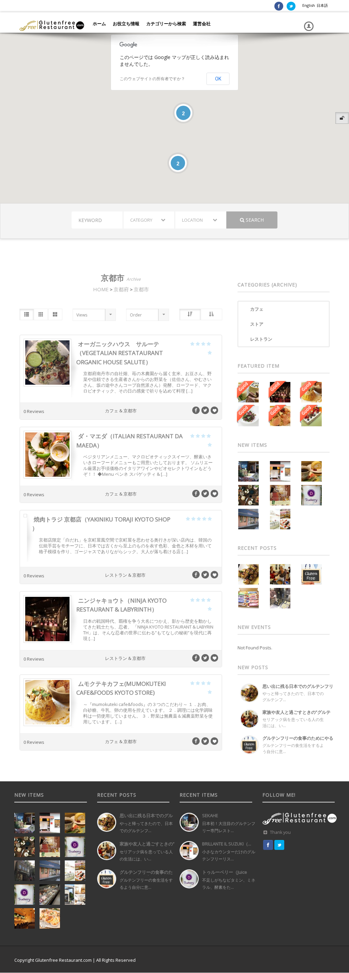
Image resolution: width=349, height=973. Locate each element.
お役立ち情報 (126, 23)
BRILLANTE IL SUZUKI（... (226, 844)
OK (218, 79)
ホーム (99, 23)
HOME (101, 289)
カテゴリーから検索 (166, 23)
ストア (256, 324)
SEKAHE (210, 815)
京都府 (121, 289)
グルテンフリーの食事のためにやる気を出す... (297, 740)
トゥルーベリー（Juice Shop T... (224, 874)
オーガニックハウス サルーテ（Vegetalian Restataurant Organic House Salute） (119, 353)
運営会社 (202, 23)
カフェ (256, 309)
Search (254, 220)
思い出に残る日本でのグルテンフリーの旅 (297, 688)
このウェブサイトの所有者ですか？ (152, 78)
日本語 (322, 5)
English (308, 5)
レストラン (261, 339)
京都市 (141, 289)
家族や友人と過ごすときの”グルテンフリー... (296, 714)
